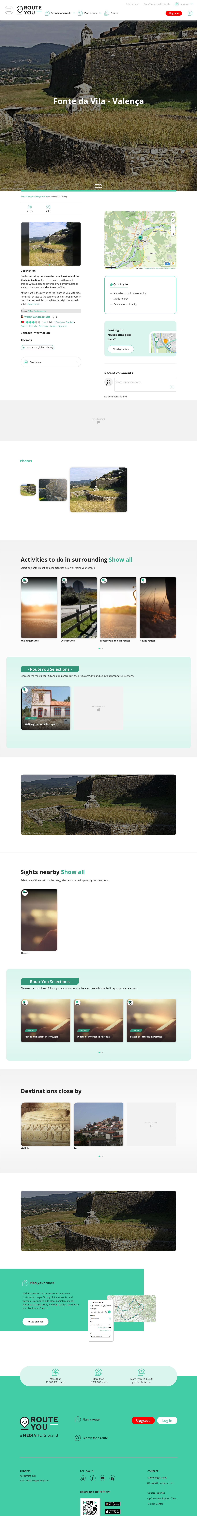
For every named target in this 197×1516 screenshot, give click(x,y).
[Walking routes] (39, 607)
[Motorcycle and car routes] (118, 607)
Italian (53, 326)
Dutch (24, 326)
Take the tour (132, 4)
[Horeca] (39, 920)
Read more (34, 304)
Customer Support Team (163, 1498)
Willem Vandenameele (37, 311)
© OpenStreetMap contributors (165, 268)
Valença (46, 197)
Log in (167, 1420)
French (33, 326)
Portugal (38, 197)
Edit (48, 211)
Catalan (60, 322)
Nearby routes (121, 349)
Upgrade (174, 13)
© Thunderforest (148, 268)
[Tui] (98, 1124)
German (43, 326)
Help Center (156, 1503)
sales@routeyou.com (161, 1483)
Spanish (62, 326)
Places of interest (27, 197)
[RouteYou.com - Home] (29, 10)
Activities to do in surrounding (129, 293)
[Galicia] (45, 1124)
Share (30, 211)
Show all (121, 559)
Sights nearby (120, 298)
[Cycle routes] (79, 607)
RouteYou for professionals (157, 4)
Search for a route (95, 1438)
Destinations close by (125, 304)
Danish (69, 322)
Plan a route (91, 1419)
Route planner (35, 1321)
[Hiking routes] (158, 607)
